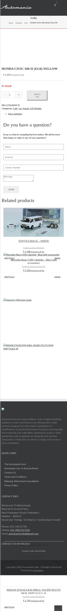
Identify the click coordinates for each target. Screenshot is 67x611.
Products (18, 23)
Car (20, 108)
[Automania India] (16, 7)
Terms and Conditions (15, 476)
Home (11, 23)
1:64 (26, 23)
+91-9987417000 (20, 530)
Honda (26, 108)
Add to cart (37, 95)
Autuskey (38, 570)
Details (57, 258)
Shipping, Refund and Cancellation (21, 481)
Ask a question (15, 114)
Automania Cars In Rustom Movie (21, 468)
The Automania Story (15, 464)
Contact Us (10, 472)
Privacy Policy (11, 485)
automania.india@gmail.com (23, 533)
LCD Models (35, 108)
